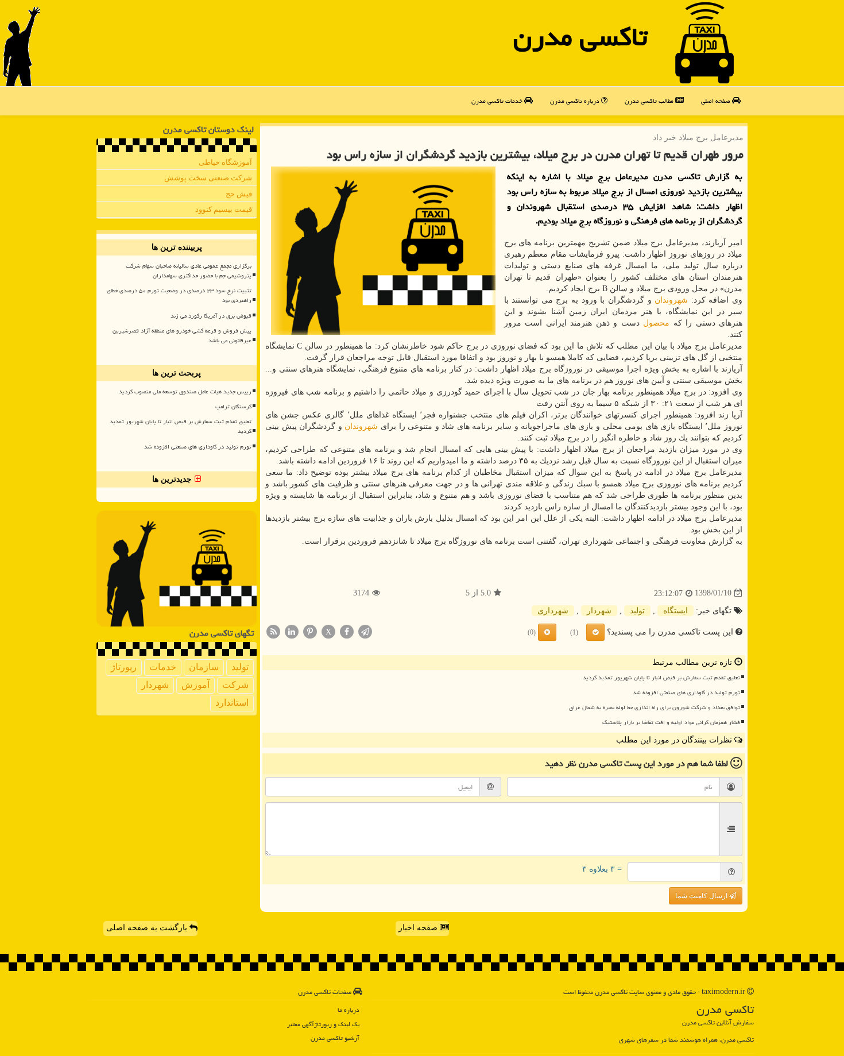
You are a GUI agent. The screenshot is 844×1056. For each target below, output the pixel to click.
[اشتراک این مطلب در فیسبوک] (347, 630)
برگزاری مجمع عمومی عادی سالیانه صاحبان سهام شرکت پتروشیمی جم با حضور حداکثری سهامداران (188, 270)
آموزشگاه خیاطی (225, 162)
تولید (637, 610)
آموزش (195, 685)
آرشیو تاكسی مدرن (335, 1038)
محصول (656, 323)
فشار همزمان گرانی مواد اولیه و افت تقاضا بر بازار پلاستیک (671, 722)
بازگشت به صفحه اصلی (147, 927)
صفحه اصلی (716, 101)
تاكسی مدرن (580, 36)
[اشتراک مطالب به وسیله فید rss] (273, 630)
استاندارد (232, 702)
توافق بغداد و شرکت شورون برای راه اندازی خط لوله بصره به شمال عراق (654, 707)
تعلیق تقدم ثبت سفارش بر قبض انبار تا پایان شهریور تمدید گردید (661, 677)
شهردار (599, 610)
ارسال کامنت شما (702, 896)
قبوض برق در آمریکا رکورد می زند (211, 316)
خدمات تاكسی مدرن (497, 101)
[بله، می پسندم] (595, 632)
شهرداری (552, 610)
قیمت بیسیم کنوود (223, 209)
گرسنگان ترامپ (233, 406)
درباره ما (348, 1010)
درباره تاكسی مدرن (575, 101)
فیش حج (239, 193)
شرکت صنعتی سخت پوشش (208, 177)
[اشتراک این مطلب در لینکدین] (292, 630)
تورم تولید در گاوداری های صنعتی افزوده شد (686, 692)
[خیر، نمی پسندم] (547, 632)
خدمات (162, 667)
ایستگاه (675, 610)
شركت (235, 685)
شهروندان (671, 300)
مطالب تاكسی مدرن (650, 101)
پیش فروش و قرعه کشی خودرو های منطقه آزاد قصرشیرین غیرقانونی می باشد (182, 335)
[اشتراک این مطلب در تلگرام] (365, 630)
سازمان (204, 667)
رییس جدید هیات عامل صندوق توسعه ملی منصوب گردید (185, 391)
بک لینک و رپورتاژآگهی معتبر (323, 1024)
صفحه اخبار (419, 927)
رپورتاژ (124, 667)
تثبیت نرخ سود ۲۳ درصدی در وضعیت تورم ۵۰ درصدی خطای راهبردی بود (179, 295)
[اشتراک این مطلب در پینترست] (310, 630)
